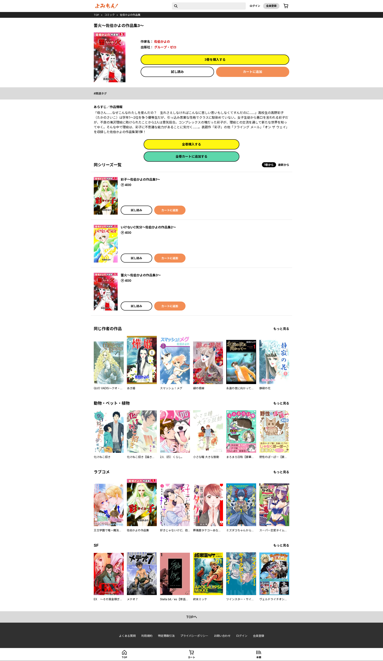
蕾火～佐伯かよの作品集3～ (141, 275)
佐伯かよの (162, 42)
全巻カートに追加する (191, 156)
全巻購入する (191, 144)
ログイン (255, 5)
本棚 (258, 657)
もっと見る (281, 329)
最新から (283, 164)
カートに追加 (252, 72)
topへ (191, 617)
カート (191, 657)
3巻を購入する (215, 60)
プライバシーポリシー (194, 635)
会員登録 (271, 5)
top (96, 14)
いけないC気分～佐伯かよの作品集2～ (148, 227)
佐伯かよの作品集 (130, 14)
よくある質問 (127, 635)
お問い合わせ (222, 635)
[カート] (285, 6)
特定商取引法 (166, 635)
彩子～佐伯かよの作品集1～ (140, 179)
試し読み (177, 72)
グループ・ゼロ (165, 47)
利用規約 (146, 635)
